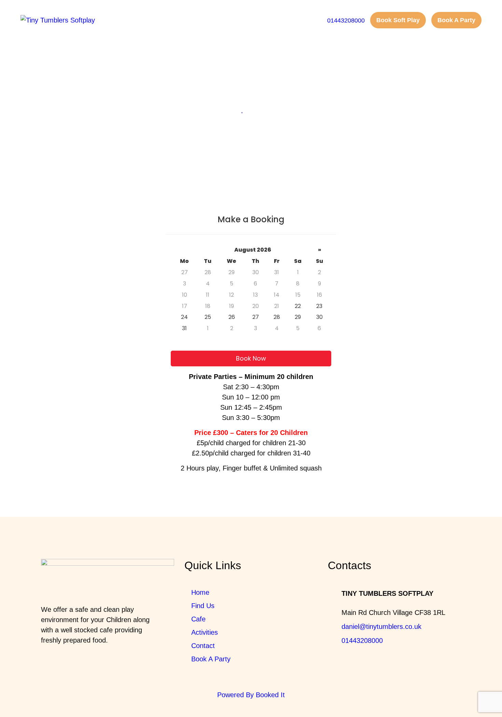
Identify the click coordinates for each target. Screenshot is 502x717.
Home (228, 112)
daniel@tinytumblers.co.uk (381, 626)
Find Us (202, 605)
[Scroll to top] (478, 693)
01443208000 (362, 640)
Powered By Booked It (251, 695)
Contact (203, 645)
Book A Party (211, 659)
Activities (204, 632)
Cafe (198, 619)
